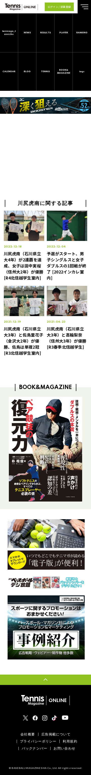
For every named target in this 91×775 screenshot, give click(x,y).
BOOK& (63, 71)
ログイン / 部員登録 (59, 7)
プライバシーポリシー (38, 741)
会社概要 (27, 734)
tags (81, 71)
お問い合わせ (65, 748)
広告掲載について (56, 734)
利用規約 (70, 741)
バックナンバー (34, 748)
